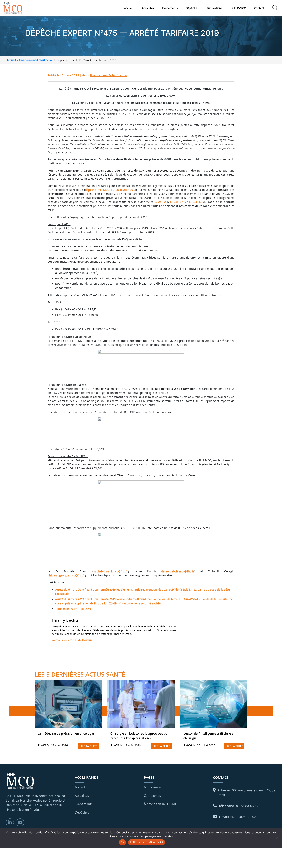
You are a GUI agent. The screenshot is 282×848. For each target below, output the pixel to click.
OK (122, 842)
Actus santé (152, 787)
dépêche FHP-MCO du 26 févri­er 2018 (110, 190)
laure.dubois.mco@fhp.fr (178, 571)
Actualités (147, 8)
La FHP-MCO (238, 8)
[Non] (277, 838)
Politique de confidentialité (146, 842)
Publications (214, 8)
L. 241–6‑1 (177, 202)
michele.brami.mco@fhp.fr (110, 571)
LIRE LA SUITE (88, 746)
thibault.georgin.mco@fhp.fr (66, 575)
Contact (259, 8)
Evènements (84, 804)
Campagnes (152, 795)
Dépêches (192, 8)
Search (275, 8)
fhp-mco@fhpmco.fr (244, 817)
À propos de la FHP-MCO (161, 804)
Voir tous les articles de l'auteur (72, 640)
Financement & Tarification (36, 60)
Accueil (128, 8)
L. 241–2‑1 (161, 202)
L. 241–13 (195, 202)
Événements (170, 8)
